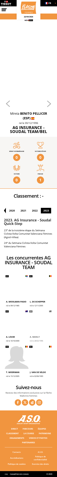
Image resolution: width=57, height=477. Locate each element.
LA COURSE (28, 433)
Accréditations (16, 458)
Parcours (28, 428)
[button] (49, 3)
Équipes (42, 428)
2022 (35, 210)
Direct (14, 428)
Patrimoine (45, 433)
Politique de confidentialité (40, 458)
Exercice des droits (40, 464)
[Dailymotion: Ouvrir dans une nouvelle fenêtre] (32, 402)
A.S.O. (40, 452)
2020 (12, 210)
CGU (6, 474)
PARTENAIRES (28, 442)
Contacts (17, 452)
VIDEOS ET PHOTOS (38, 438)
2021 (23, 210)
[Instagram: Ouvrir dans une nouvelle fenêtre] (39, 402)
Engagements (17, 438)
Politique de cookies (17, 464)
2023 (46, 210)
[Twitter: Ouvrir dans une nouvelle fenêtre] (25, 402)
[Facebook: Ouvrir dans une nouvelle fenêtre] (18, 402)
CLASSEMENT (12, 433)
